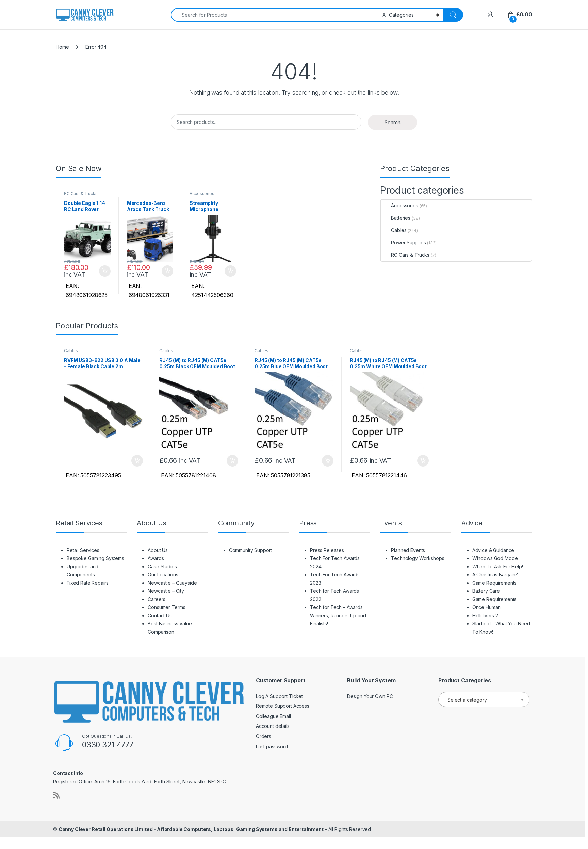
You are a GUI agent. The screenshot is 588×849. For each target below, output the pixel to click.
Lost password (272, 746)
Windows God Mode (495, 558)
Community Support (250, 550)
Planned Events (408, 550)
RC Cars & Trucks (81, 193)
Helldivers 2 (485, 615)
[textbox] (484, 700)
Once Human (486, 607)
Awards (156, 558)
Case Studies (162, 566)
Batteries (400, 218)
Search (393, 122)
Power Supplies (408, 242)
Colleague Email (273, 716)
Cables (398, 230)
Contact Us (160, 615)
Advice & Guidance (493, 550)
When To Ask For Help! (497, 566)
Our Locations (163, 574)
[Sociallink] (56, 795)
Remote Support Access (282, 706)
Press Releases (327, 550)
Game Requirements (494, 583)
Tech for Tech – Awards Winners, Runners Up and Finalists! (338, 615)
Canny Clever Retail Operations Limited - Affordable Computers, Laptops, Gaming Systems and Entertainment (191, 829)
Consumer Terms (166, 607)
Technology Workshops (417, 558)
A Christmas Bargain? (495, 574)
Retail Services (83, 550)
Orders (263, 736)
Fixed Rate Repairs (87, 583)
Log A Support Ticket (279, 696)
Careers (156, 599)
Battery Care (486, 591)
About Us (158, 550)
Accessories (202, 193)
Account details (273, 726)
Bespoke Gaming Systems (95, 558)
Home (62, 47)
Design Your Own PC (370, 696)
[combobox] (275, 15)
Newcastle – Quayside (172, 583)
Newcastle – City (166, 591)
